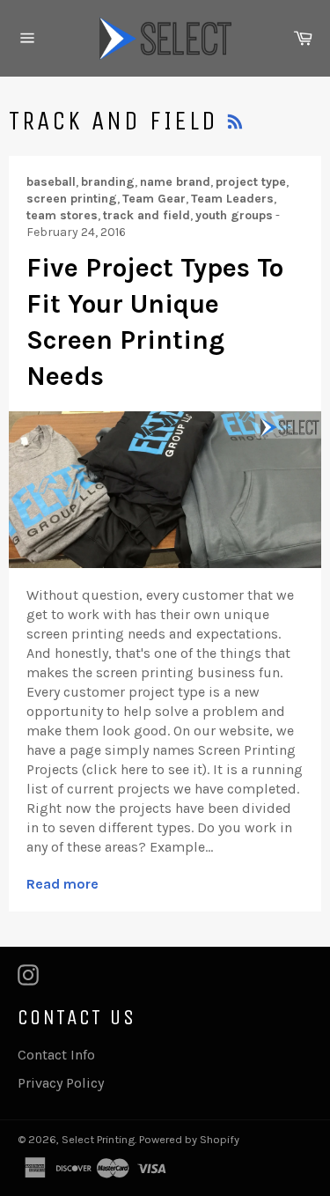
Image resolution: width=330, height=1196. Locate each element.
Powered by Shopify (189, 1139)
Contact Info (56, 1054)
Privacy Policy (61, 1082)
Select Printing (98, 1139)
